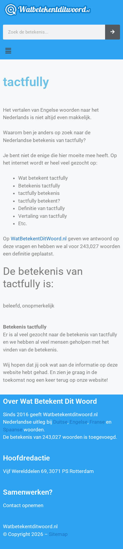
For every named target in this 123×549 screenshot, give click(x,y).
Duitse (60, 422)
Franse (97, 422)
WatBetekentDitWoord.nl (39, 239)
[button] (61, 50)
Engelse (78, 422)
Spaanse (12, 430)
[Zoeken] (112, 32)
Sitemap (58, 534)
